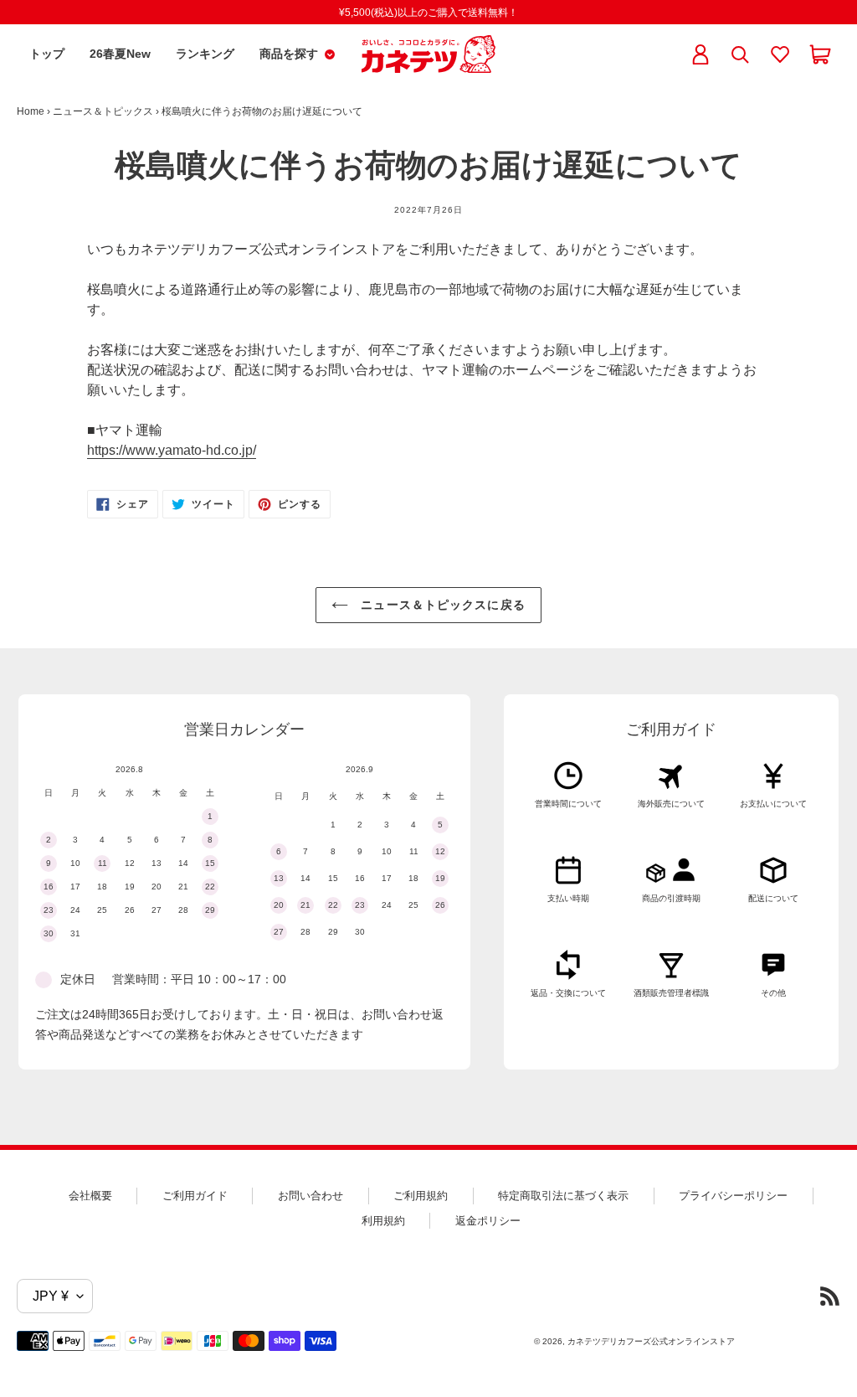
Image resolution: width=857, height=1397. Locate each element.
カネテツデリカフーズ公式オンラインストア (651, 1341)
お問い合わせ (310, 1195)
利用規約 (383, 1220)
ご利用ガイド (195, 1195)
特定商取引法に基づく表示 (563, 1195)
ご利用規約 (420, 1195)
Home (30, 111)
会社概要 (90, 1195)
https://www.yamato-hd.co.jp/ (171, 450)
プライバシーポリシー (733, 1195)
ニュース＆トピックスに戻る (441, 604)
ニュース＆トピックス (103, 111)
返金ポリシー (488, 1220)
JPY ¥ (51, 1296)
